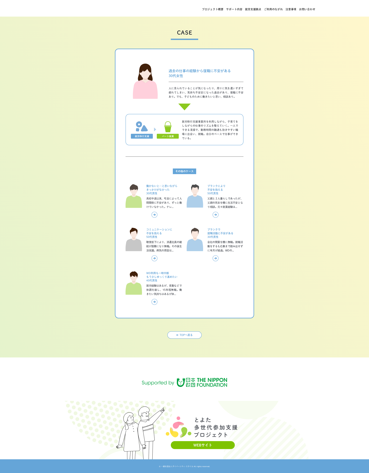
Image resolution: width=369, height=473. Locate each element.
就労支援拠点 (253, 9)
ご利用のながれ (273, 9)
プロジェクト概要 (213, 9)
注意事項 (291, 9)
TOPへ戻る (186, 335)
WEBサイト (202, 445)
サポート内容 (234, 9)
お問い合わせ (307, 9)
